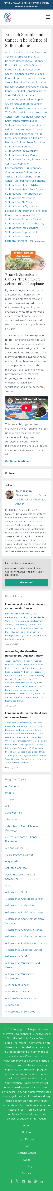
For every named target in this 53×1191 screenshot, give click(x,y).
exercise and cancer (22, 672)
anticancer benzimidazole (18, 722)
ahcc (8, 885)
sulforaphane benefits (18, 146)
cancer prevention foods (32, 86)
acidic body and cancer (19, 854)
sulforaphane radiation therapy (24, 223)
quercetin (35, 697)
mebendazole (19, 690)
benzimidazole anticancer (18, 614)
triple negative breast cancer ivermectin (26, 759)
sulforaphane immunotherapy (23, 193)
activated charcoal (16, 868)
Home (26, 1125)
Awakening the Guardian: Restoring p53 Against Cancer (24, 653)
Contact (26, 1173)
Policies (26, 1132)
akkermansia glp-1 (16, 956)
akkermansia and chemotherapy (24, 912)
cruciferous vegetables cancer (23, 103)
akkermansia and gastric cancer (24, 929)
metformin (10, 693)
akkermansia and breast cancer (24, 898)
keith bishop (12, 121)
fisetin (24, 675)
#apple (9, 792)
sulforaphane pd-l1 (26, 215)
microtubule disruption (16, 748)
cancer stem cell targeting (21, 91)
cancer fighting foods (30, 74)
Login (26, 1159)
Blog (26, 1146)
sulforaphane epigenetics (30, 180)
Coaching (26, 1166)
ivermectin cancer (25, 741)
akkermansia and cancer (20, 905)
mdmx (8, 690)
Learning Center (26, 1152)
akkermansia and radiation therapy (26, 943)
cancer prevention (24, 664)
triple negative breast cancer (31, 755)
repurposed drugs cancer (18, 635)
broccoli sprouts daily (18, 65)
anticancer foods (15, 52)
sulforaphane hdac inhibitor (22, 185)
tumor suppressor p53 (16, 762)
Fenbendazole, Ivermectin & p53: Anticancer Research (26, 715)
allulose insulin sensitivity (20, 1011)
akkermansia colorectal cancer (23, 949)
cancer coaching (25, 661)
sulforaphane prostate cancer (23, 219)
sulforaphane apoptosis (31, 142)
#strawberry (12, 819)
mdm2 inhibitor (36, 744)
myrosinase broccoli (33, 125)
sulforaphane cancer (17, 159)
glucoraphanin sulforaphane (22, 108)
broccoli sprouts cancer (30, 61)
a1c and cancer (14, 848)
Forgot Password (26, 1139)
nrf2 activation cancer (18, 129)
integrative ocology (23, 621)
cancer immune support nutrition (25, 78)
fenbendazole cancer (30, 730)
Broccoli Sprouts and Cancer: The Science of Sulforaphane (26, 40)
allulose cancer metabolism (21, 998)
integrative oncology (33, 116)
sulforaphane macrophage (21, 198)
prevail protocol (21, 697)
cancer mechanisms (26, 726)
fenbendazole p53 (14, 733)
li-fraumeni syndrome (24, 686)
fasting (37, 672)
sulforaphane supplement (21, 232)
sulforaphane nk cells (18, 202)
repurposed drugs (14, 701)
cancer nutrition (15, 82)
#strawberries (13, 812)
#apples (10, 799)
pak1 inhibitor (12, 632)
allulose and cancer (17, 991)
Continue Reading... (17, 461)
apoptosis (10, 661)
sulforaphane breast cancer (22, 155)
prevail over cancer (30, 632)
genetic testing (36, 675)
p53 (31, 693)
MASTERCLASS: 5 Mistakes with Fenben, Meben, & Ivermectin (26, 4)
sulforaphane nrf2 (16, 206)
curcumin (19, 668)
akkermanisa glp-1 (16, 892)
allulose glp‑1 (13, 1005)
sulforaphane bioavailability (21, 151)
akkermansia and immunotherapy (25, 936)
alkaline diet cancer (17, 985)
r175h (44, 697)
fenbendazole (12, 675)
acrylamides (12, 861)
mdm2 (40, 686)
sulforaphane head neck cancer (24, 189)
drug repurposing (34, 668)
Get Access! (26, 582)
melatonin (33, 690)
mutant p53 (22, 693)
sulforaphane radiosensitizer (22, 228)
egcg (7, 672)
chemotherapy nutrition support (25, 99)
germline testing (13, 679)
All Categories (13, 786)
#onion (9, 806)
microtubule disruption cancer (28, 628)
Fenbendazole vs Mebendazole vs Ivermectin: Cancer (25, 606)
